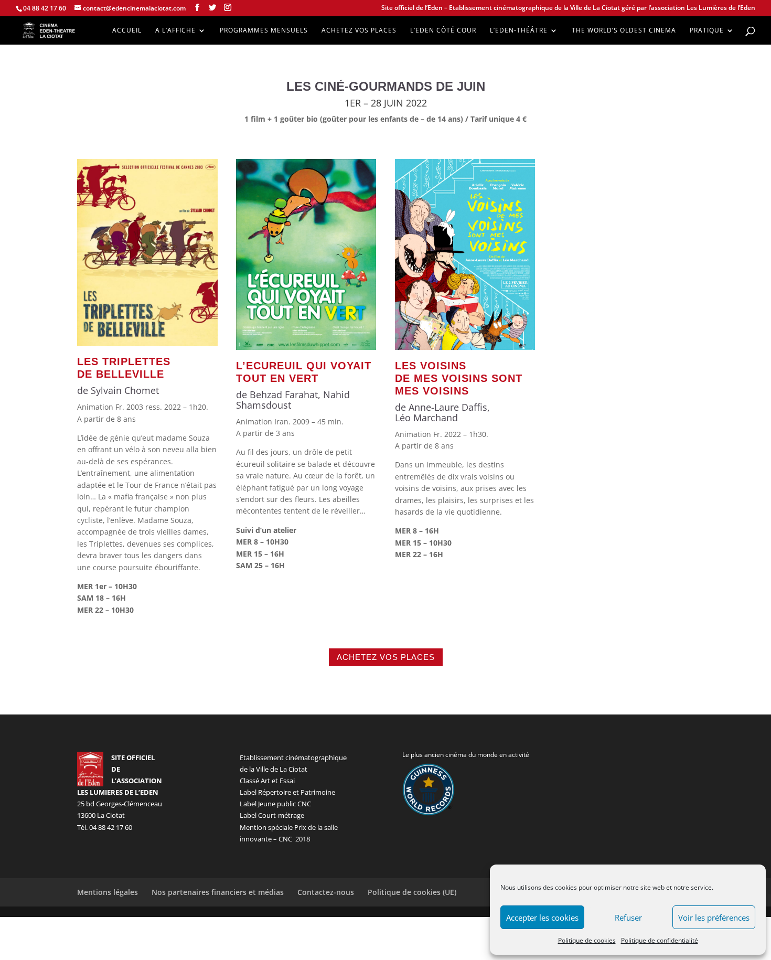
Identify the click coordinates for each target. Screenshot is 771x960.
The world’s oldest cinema (624, 31)
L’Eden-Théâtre (519, 31)
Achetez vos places (359, 31)
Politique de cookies (587, 940)
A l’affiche (175, 31)
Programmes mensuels (264, 31)
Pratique (707, 31)
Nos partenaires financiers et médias (218, 892)
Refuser (628, 917)
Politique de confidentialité (659, 940)
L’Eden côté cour (443, 31)
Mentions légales (107, 892)
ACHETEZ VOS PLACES (386, 657)
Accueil (127, 31)
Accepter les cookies (542, 917)
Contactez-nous (325, 892)
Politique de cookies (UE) (412, 892)
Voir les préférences (713, 917)
